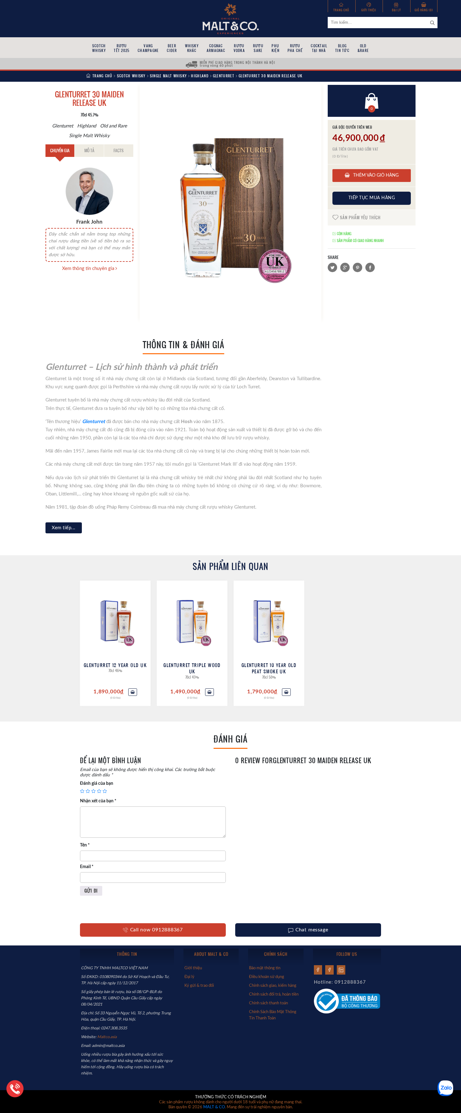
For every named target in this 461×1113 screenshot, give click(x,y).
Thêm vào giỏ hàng (375, 175)
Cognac (216, 48)
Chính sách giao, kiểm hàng (272, 985)
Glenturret (223, 75)
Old (363, 48)
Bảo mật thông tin (264, 968)
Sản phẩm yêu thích (360, 217)
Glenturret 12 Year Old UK (115, 665)
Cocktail (319, 48)
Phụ (275, 48)
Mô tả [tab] (89, 150)
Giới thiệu (368, 10)
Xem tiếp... (64, 527)
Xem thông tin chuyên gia (88, 268)
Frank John (89, 222)
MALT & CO (214, 1107)
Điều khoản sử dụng (266, 977)
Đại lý (396, 10)
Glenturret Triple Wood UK (192, 668)
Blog (342, 48)
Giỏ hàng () (424, 10)
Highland (199, 75)
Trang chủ (341, 10)
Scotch (99, 48)
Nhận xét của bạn (98, 801)
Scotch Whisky (131, 75)
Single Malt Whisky (168, 75)
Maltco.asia (107, 1037)
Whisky (191, 48)
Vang (148, 48)
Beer (172, 48)
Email (86, 867)
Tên (85, 845)
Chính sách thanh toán (268, 1003)
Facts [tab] (119, 150)
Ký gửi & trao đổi (199, 985)
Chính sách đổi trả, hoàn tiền (274, 994)
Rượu (122, 48)
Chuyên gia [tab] (60, 150)
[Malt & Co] (230, 18)
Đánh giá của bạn (96, 783)
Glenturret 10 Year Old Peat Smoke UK (269, 668)
